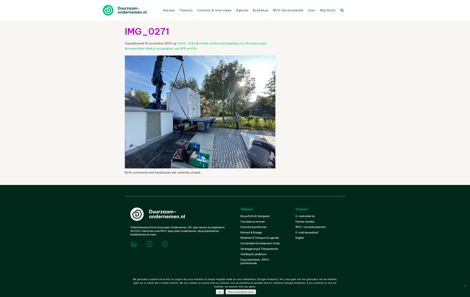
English (300, 238)
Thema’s (186, 10)
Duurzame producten (254, 227)
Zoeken (342, 10)
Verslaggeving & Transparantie (259, 249)
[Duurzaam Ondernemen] (130, 10)
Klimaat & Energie (251, 232)
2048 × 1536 (186, 43)
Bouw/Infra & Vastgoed (255, 216)
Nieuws (169, 10)
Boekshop (261, 10)
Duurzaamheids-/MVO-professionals (255, 261)
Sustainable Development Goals (260, 243)
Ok (219, 292)
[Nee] (465, 286)
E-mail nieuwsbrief (307, 232)
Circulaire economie (253, 221)
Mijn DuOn (328, 10)
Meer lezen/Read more (241, 292)
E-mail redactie (305, 216)
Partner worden (305, 221)
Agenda (242, 10)
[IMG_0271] (200, 167)
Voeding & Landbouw (254, 254)
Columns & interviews (214, 10)
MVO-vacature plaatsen (311, 227)
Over (312, 10)
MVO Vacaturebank (288, 10)
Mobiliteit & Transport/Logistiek (260, 238)
